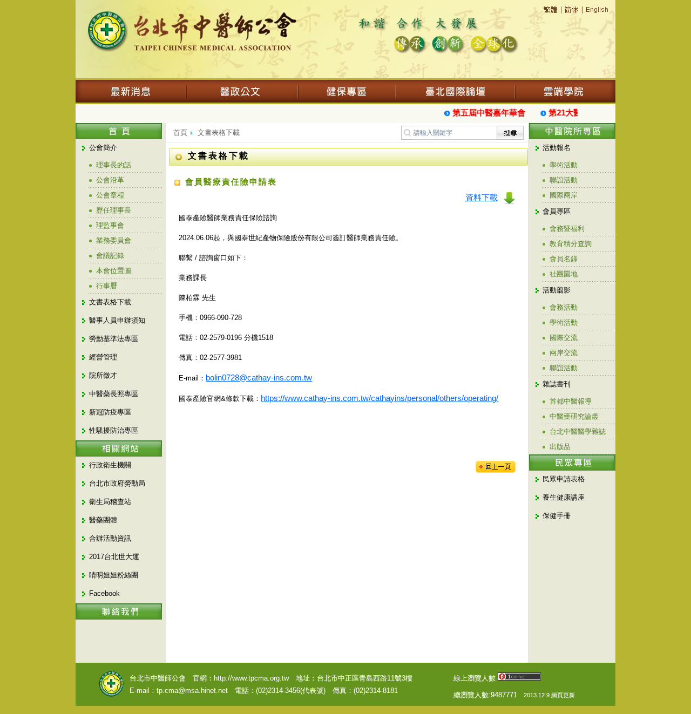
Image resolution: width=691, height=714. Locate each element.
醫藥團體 (103, 520)
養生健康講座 (564, 497)
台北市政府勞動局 (117, 483)
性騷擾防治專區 (113, 430)
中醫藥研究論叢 (574, 416)
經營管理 (103, 357)
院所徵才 (103, 375)
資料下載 (481, 197)
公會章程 (110, 195)
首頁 (180, 132)
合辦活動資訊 (110, 538)
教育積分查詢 (571, 244)
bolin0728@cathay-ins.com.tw (259, 377)
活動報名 (557, 148)
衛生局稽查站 (110, 502)
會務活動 (564, 307)
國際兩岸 (564, 195)
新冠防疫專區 (110, 412)
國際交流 (564, 338)
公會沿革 (110, 180)
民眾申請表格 (564, 479)
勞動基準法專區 (113, 339)
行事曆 (106, 286)
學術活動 (564, 165)
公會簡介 (103, 148)
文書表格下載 (110, 302)
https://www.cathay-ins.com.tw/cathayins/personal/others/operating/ (379, 398)
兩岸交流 (564, 353)
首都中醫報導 (571, 401)
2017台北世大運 (114, 557)
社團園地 (564, 274)
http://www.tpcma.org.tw (251, 678)
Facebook (104, 593)
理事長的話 (113, 165)
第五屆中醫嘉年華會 (485, 112)
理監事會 (110, 225)
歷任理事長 (113, 210)
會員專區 (557, 211)
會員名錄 (564, 259)
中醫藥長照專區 (113, 394)
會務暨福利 (567, 229)
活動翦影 (557, 290)
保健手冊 (557, 516)
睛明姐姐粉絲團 (113, 575)
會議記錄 (110, 255)
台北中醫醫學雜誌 (578, 431)
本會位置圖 (113, 271)
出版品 (560, 447)
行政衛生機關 (110, 465)
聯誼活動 (564, 180)
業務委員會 (113, 240)
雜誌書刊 (557, 384)
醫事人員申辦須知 (117, 320)
